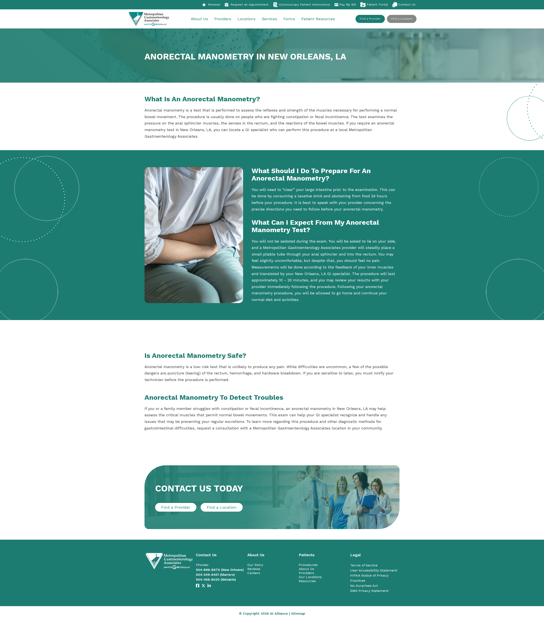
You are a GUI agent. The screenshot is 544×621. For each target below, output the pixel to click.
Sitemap (298, 613)
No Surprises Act (364, 586)
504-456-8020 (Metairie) (216, 579)
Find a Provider (370, 18)
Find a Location (401, 18)
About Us (199, 19)
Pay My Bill (347, 4)
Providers (222, 19)
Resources (307, 581)
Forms (289, 19)
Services (269, 19)
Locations (246, 19)
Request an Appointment (250, 4)
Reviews (214, 4)
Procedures (308, 565)
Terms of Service (364, 565)
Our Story (255, 565)
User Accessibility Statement (373, 570)
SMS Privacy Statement (369, 591)
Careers (253, 573)
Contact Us (406, 4)
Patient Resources (318, 19)
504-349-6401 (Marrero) (215, 575)
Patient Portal (377, 4)
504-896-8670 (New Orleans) (220, 570)
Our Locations (310, 577)
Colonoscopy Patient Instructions (304, 4)
